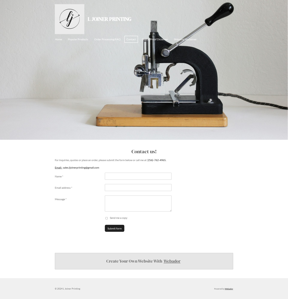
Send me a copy (118, 217)
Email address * (63, 187)
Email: (58, 167)
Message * (60, 199)
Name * (59, 176)
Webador (172, 261)
